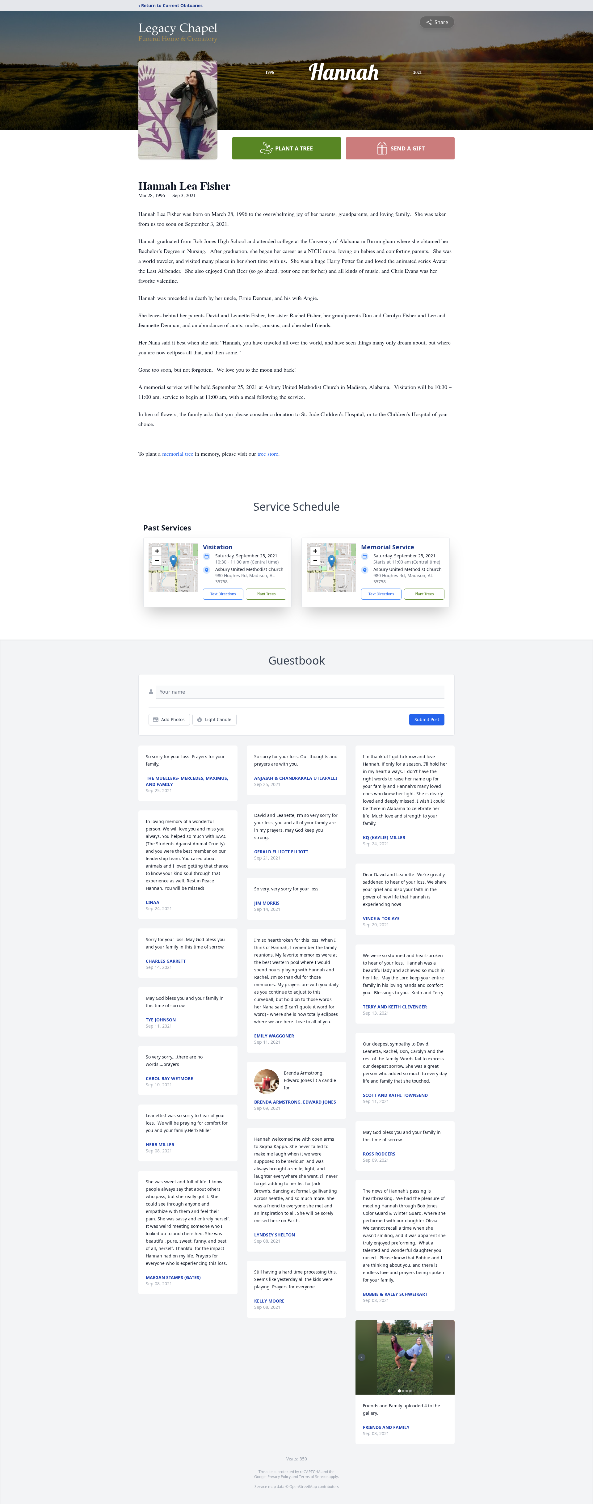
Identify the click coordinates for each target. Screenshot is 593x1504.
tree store (268, 453)
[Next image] (448, 1357)
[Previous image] (361, 1357)
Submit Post (426, 719)
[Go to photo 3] (407, 1391)
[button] (173, 561)
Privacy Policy (279, 1476)
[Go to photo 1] (399, 1390)
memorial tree (177, 453)
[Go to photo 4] (410, 1391)
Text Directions (223, 594)
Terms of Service (313, 1476)
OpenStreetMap (303, 1486)
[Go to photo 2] (403, 1391)
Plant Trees (266, 594)
